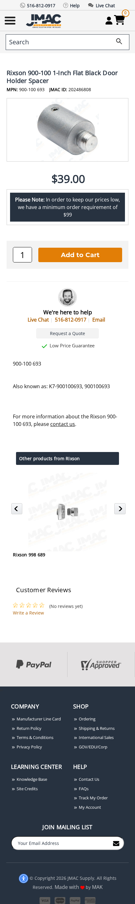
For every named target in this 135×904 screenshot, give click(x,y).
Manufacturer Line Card (38, 719)
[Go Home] (44, 20)
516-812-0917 (70, 319)
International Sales (96, 737)
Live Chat (38, 319)
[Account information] (108, 20)
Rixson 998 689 (29, 555)
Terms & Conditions (34, 737)
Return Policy (28, 728)
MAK (97, 887)
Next (121, 510)
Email (98, 319)
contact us (62, 424)
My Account (89, 807)
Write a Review (28, 613)
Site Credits (27, 788)
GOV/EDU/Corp (92, 747)
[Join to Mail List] (116, 842)
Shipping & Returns (96, 728)
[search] (117, 42)
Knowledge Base (31, 779)
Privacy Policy (29, 747)
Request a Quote (67, 333)
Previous (18, 510)
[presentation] (0, 689)
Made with (67, 887)
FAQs (83, 788)
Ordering (86, 719)
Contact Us (88, 779)
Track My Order (93, 798)
